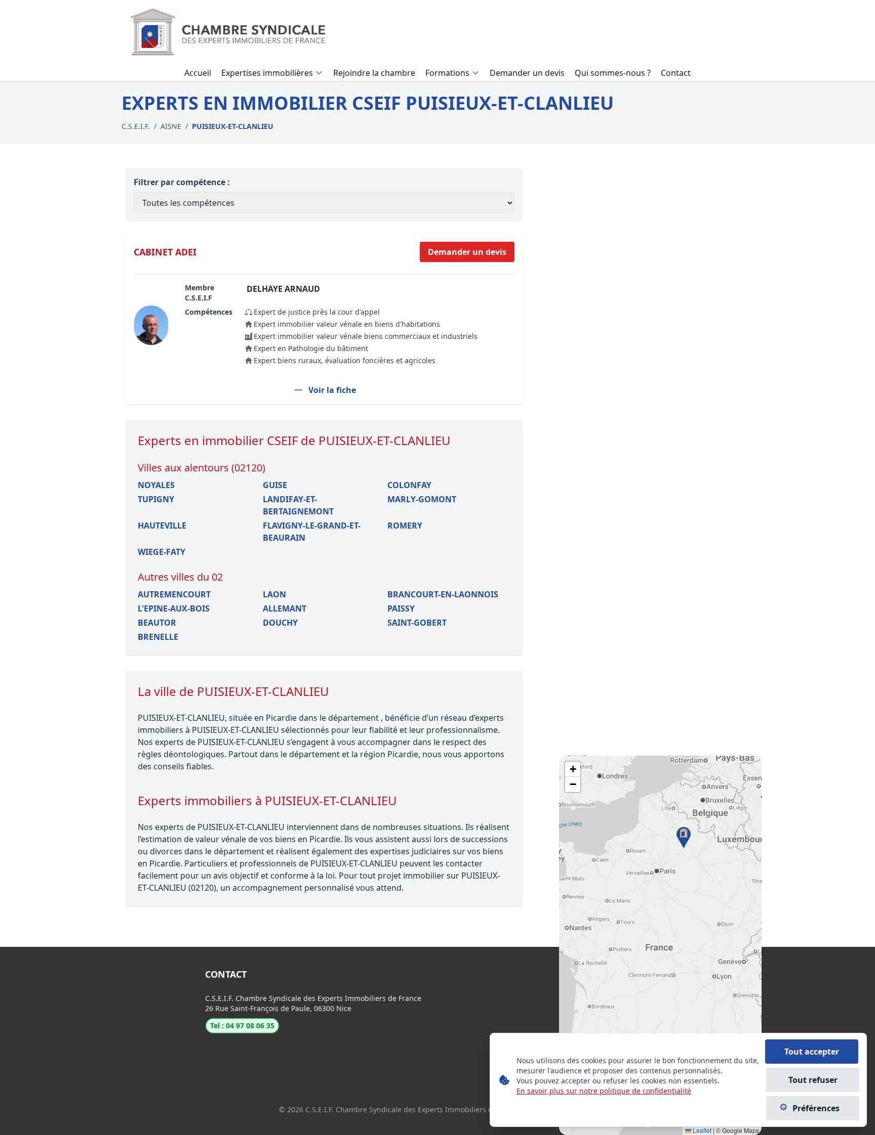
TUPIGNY (156, 499)
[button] (684, 837)
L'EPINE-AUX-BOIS (174, 608)
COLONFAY (409, 485)
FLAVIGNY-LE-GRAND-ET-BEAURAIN (312, 531)
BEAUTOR (157, 622)
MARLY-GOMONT (421, 499)
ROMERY (404, 525)
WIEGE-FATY (161, 551)
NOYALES (156, 485)
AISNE (171, 126)
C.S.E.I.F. (136, 126)
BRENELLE (158, 636)
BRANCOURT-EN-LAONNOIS (442, 594)
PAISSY (401, 608)
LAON (274, 594)
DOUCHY (280, 622)
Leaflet (701, 1130)
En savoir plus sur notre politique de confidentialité (603, 1091)
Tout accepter (811, 1051)
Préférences (816, 1108)
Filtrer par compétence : (182, 182)
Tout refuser (813, 1079)
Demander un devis (467, 251)
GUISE (275, 485)
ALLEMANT (284, 608)
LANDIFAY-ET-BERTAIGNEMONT (298, 505)
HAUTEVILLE (162, 525)
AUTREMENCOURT (174, 594)
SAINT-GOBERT (417, 622)
